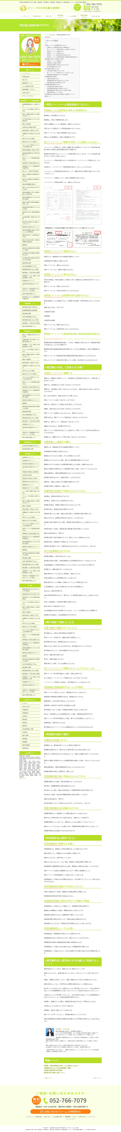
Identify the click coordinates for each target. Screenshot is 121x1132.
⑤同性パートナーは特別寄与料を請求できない (59, 55)
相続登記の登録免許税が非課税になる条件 (31, 249)
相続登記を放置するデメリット (31, 227)
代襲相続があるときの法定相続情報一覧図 (57, 1068)
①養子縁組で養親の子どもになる (55, 70)
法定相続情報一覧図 (27, 729)
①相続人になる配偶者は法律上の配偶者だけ (58, 47)
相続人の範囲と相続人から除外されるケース (31, 115)
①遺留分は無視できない (53, 78)
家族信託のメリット (27, 484)
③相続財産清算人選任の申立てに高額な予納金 (59, 90)
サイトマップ (91, 1116)
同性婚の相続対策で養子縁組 (53, 1070)
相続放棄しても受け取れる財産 (31, 272)
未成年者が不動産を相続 (29, 127)
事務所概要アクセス (84, 16)
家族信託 (24, 719)
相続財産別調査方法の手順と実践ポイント (31, 154)
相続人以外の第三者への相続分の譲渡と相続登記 (31, 240)
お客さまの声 (26, 706)
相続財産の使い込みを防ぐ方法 (31, 594)
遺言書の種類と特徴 (27, 449)
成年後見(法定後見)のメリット (30, 464)
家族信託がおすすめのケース (30, 481)
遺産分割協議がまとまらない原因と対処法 (31, 198)
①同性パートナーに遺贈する (54, 61)
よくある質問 (72, 16)
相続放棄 (24, 738)
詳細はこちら (22, 778)
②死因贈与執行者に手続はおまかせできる (58, 80)
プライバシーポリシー (28, 96)
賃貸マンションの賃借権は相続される (31, 159)
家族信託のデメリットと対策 (30, 488)
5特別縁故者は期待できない (52, 84)
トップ (45, 35)
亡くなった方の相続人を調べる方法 (31, 110)
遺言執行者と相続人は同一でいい (54, 1073)
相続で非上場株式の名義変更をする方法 (31, 180)
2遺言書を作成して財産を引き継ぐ (54, 59)
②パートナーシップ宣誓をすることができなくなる (60, 72)
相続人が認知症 (26, 124)
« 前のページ (48, 1078)
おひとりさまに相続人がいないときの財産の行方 (31, 145)
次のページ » (98, 1078)
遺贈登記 (24, 245)
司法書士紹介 (37, 16)
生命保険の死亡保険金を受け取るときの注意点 (31, 258)
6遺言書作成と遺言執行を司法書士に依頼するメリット (60, 94)
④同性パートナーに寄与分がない (55, 53)
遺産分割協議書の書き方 (29, 184)
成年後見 (24, 722)
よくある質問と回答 (27, 86)
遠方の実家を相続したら (29, 294)
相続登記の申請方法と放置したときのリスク (31, 222)
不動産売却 (25, 710)
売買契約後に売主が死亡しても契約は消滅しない (31, 340)
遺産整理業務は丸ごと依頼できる (31, 105)
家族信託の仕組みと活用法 (29, 478)
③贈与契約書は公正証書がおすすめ (56, 82)
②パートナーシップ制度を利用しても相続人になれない (61, 49)
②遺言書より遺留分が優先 (54, 63)
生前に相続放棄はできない (29, 266)
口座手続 (24, 716)
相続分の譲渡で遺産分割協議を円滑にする (31, 203)
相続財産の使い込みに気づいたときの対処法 (31, 590)
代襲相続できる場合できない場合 (31, 134)
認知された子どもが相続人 (29, 142)
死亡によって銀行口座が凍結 (30, 171)
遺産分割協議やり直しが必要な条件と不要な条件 (31, 193)
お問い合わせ (96, 16)
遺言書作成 (25, 748)
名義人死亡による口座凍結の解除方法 (31, 598)
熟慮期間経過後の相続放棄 (29, 310)
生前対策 (24, 732)
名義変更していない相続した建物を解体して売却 (31, 276)
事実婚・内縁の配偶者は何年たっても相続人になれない (61, 1066)
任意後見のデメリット (28, 280)
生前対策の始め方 (27, 475)
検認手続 (24, 726)
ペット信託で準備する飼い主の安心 (31, 492)
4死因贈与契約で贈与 (51, 76)
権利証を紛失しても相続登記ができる (31, 236)
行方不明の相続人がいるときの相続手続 (31, 120)
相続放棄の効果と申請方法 (29, 307)
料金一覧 (49, 16)
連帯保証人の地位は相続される (31, 163)
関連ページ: (48, 96)
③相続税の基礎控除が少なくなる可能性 (57, 74)
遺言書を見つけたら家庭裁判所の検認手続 (31, 167)
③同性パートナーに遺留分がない (55, 51)
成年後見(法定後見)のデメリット (30, 284)
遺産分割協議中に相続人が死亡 (31, 150)
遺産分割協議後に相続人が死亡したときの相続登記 (31, 231)
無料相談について (60, 16)
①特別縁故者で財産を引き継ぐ (55, 86)
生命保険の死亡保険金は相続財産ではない (31, 254)
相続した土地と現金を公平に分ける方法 (31, 188)
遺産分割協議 (26, 745)
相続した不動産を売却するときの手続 (31, 335)
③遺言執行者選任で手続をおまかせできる (58, 65)
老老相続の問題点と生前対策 (30, 472)
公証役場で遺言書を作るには (30, 446)
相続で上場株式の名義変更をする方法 (31, 175)
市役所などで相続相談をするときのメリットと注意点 (31, 289)
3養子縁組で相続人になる (52, 68)
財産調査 (24, 742)
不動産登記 (25, 713)
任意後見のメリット (27, 457)
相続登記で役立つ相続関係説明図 (31, 213)
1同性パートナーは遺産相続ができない (56, 45)
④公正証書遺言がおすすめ (54, 66)
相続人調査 (52, 35)
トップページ (25, 16)
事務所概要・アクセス (28, 89)
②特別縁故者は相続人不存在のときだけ (57, 88)
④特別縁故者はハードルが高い (55, 92)
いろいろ (24, 703)
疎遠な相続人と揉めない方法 (30, 130)
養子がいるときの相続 (28, 138)
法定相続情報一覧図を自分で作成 (31, 218)
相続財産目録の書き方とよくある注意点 (31, 208)
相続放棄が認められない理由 (30, 269)
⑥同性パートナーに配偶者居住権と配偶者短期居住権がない (62, 57)
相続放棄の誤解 (26, 263)
